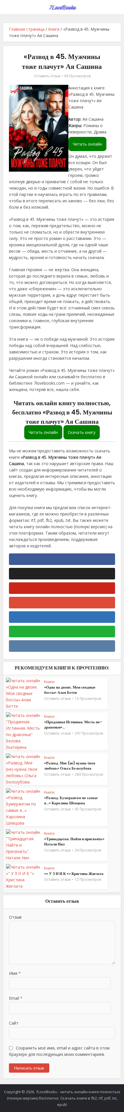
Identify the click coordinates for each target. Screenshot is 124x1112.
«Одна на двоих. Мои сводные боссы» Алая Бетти (69, 690)
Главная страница (26, 29)
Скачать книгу (81, 432)
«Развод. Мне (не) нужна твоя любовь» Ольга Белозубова (69, 765)
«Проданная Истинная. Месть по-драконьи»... (73, 724)
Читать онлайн (87, 144)
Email (15, 998)
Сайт (13, 1023)
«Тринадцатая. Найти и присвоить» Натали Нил (74, 841)
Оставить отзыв (47, 76)
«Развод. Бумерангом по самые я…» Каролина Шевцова (71, 800)
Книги (53, 29)
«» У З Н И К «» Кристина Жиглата (74, 873)
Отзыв (15, 917)
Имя (15, 973)
